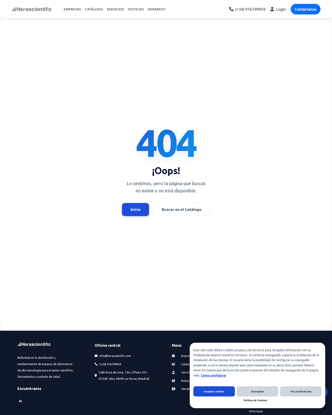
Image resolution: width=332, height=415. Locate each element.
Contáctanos (305, 9)
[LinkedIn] (20, 401)
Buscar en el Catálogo (181, 209)
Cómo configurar (213, 375)
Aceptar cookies (214, 391)
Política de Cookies (255, 400)
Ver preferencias (300, 391)
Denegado (257, 391)
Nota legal (256, 411)
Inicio (135, 209)
